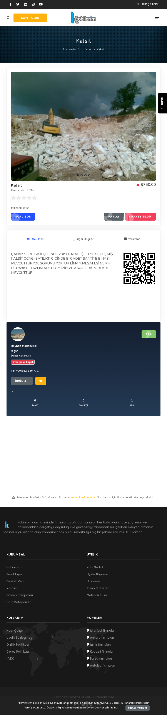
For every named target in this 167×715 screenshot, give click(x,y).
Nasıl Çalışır (15, 630)
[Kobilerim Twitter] (18, 4)
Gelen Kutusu (97, 595)
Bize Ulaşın (14, 574)
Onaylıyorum (137, 708)
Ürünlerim (94, 581)
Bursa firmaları (100, 658)
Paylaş (114, 216)
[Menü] (157, 17)
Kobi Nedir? (95, 567)
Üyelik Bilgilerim (98, 574)
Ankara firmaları (101, 637)
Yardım (12, 588)
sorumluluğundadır (83, 497)
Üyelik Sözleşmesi (20, 637)
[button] (78, 175)
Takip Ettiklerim (98, 588)
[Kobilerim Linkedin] (25, 4)
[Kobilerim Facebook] (10, 4)
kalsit (26, 208)
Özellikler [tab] (37, 239)
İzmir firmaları (100, 644)
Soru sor (23, 216)
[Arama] (9, 18)
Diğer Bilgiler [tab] (85, 239)
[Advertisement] (83, 455)
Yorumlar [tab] (134, 239)
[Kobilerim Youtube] (41, 4)
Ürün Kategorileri (19, 602)
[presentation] (14, 124)
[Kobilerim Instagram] (33, 4)
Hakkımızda (15, 567)
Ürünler (86, 49)
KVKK (10, 658)
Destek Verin (16, 581)
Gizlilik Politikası (18, 644)
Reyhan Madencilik (24, 346)
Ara (149, 334)
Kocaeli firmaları (101, 651)
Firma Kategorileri (20, 595)
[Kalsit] (83, 126)
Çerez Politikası (18, 651)
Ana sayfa (69, 49)
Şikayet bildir (140, 216)
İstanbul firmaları (102, 630)
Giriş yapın (149, 4)
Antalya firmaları (102, 665)
